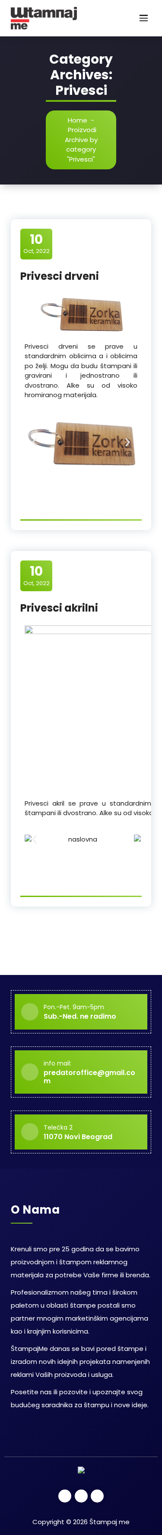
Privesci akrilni (59, 608)
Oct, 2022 (36, 243)
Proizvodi (82, 129)
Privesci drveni (59, 276)
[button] (34, 442)
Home (77, 120)
